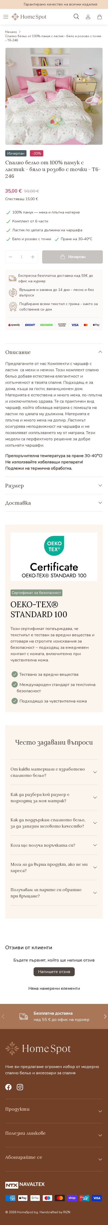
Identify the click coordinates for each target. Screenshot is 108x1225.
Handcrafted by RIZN (55, 1212)
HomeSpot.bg (27, 1212)
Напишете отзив (54, 972)
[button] (99, 17)
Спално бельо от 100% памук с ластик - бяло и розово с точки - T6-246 (53, 38)
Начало (11, 32)
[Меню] (6, 17)
